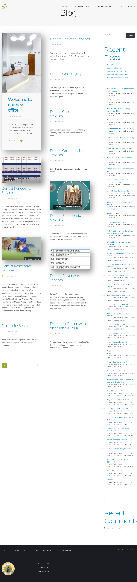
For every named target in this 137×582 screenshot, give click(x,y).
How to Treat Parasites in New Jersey (121, 120)
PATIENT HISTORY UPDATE (104, 6)
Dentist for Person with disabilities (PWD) (68, 326)
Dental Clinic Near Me (115, 391)
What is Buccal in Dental (116, 333)
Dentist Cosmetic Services (117, 71)
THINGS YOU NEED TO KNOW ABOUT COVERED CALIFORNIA (119, 430)
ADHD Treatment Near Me (116, 213)
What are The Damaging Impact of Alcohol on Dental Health (120, 381)
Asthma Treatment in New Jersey (119, 149)
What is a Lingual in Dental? (117, 342)
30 (27, 365)
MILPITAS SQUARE (44, 571)
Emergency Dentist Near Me (117, 409)
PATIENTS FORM (81, 6)
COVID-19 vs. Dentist (114, 471)
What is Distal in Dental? (116, 371)
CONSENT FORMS (126, 6)
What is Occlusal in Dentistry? (118, 362)
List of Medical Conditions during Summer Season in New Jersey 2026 (120, 192)
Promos (110, 480)
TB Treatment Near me (115, 222)
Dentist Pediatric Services (70, 39)
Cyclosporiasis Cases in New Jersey (120, 129)
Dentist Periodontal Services (117, 78)
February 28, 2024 (58, 45)
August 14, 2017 (15, 116)
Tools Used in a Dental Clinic (117, 275)
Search (107, 34)
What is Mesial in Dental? (116, 324)
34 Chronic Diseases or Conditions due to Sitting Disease (120, 232)
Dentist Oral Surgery (65, 74)
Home (64, 6)
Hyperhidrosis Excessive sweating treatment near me (119, 158)
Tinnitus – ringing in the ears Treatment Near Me (117, 181)
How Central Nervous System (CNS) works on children (120, 110)
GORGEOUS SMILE (44, 564)
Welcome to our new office (20, 105)
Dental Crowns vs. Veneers (117, 440)
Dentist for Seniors (16, 326)
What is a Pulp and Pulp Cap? (118, 304)
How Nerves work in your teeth (118, 295)
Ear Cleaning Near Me (115, 100)
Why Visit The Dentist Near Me (118, 400)
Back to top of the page (126, 550)
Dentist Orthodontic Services (117, 75)
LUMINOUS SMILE (43, 568)
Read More (13, 141)
